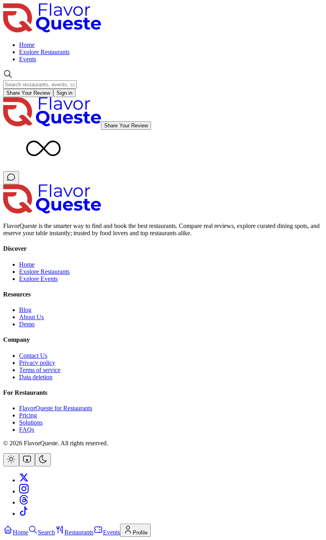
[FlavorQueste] (52, 212)
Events (27, 59)
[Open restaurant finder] (11, 177)
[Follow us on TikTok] (24, 513)
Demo (27, 324)
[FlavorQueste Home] (52, 31)
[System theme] (27, 459)
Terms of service (39, 369)
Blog (25, 309)
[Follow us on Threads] (24, 502)
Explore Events (38, 278)
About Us (31, 317)
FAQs (26, 429)
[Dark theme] (43, 459)
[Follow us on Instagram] (24, 491)
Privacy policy (37, 362)
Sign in (64, 93)
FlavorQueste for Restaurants (55, 408)
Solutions (31, 422)
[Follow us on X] (24, 480)
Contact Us (33, 355)
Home (27, 44)
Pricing (28, 415)
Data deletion (35, 377)
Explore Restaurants (44, 52)
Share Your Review (28, 93)
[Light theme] (11, 459)
